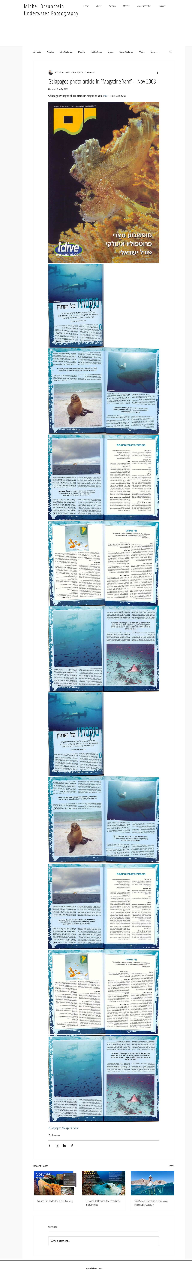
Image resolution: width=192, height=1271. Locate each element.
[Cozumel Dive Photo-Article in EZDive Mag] (55, 1183)
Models (81, 52)
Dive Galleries (66, 52)
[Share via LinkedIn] (64, 1145)
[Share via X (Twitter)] (57, 1145)
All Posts (37, 52)
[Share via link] (71, 1145)
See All (171, 1165)
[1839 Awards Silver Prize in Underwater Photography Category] (152, 1183)
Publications (96, 52)
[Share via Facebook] (49, 1145)
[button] (170, 52)
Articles (50, 52)
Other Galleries (126, 52)
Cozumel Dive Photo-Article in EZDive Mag (55, 1201)
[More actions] (157, 72)
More (153, 52)
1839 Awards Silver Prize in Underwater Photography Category (151, 1202)
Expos (110, 52)
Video (142, 52)
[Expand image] (103, 182)
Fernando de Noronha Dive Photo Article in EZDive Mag (103, 1202)
